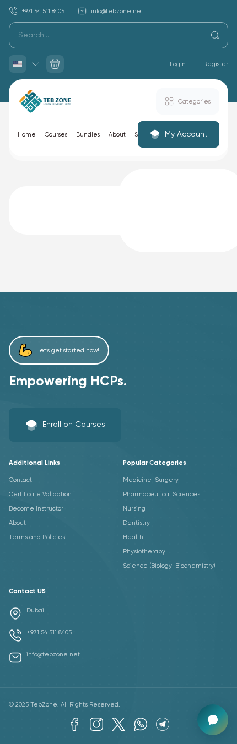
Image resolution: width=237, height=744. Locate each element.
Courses (56, 135)
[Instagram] (96, 724)
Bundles (88, 135)
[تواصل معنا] (212, 719)
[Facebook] (74, 724)
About (117, 135)
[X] (118, 724)
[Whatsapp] (140, 724)
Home (27, 135)
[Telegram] (162, 724)
